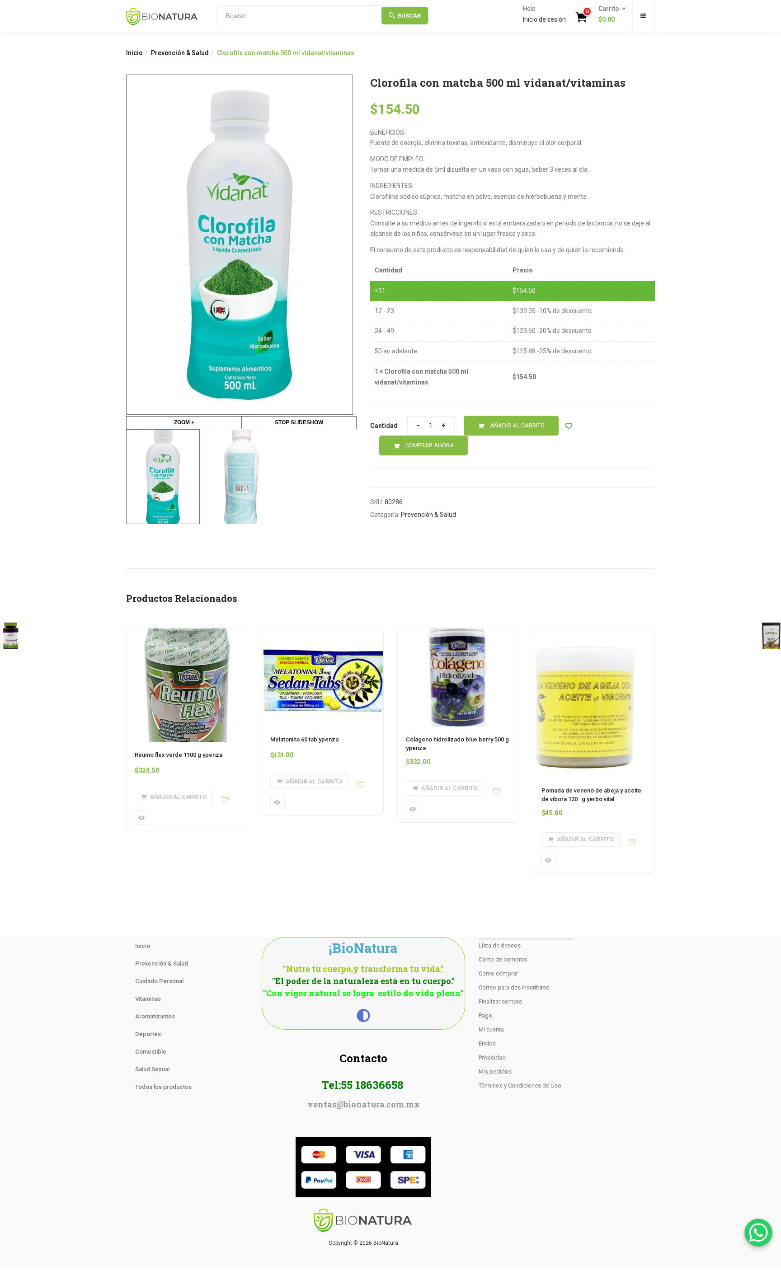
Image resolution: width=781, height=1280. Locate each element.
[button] (609, 14)
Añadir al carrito (517, 425)
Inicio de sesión (544, 19)
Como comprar (498, 973)
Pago (485, 1015)
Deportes (148, 1034)
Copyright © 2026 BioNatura (363, 1243)
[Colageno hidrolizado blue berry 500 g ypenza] (458, 633)
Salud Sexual (152, 1069)
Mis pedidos (495, 1071)
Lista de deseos (500, 945)
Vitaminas (148, 998)
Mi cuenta (491, 1029)
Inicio (134, 52)
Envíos (487, 1043)
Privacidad (492, 1057)
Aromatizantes (155, 1016)
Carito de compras (503, 959)
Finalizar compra (500, 1001)
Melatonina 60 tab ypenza (304, 739)
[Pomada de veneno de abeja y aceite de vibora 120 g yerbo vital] (586, 633)
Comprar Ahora (429, 445)
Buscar (409, 15)
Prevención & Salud (180, 52)
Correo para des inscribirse (514, 987)
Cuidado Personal (159, 981)
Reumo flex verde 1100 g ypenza (178, 754)
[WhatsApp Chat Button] (758, 1232)
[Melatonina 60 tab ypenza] (323, 633)
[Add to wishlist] (569, 426)
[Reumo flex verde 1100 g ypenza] (187, 633)
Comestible (150, 1051)
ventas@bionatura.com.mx (363, 1104)
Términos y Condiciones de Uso (520, 1085)
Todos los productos (163, 1086)
